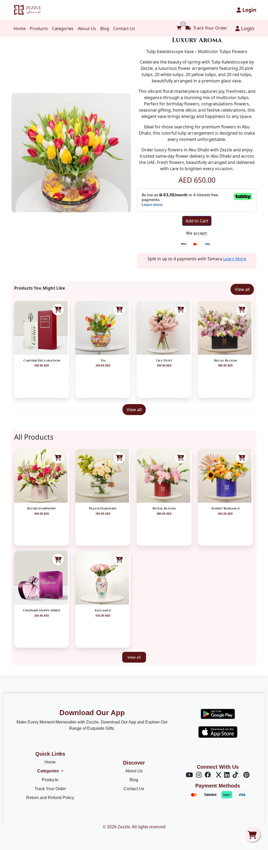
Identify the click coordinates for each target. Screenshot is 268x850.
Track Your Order (209, 28)
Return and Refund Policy (50, 797)
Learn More (234, 259)
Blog (104, 28)
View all (242, 289)
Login (248, 9)
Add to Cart (197, 221)
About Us (87, 28)
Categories (63, 28)
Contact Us (124, 28)
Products (39, 28)
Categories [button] (48, 771)
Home (20, 28)
